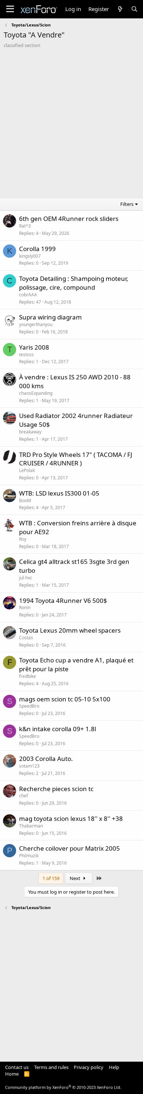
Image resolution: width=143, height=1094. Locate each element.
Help (114, 1067)
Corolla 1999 (37, 248)
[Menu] (10, 9)
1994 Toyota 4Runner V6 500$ (63, 600)
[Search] (134, 9)
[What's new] (120, 9)
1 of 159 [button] (51, 878)
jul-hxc (25, 578)
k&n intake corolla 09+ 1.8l (57, 729)
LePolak (27, 470)
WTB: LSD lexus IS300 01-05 (59, 493)
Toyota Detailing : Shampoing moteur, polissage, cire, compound (73, 283)
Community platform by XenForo (63, 1087)
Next (75, 878)
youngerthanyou (35, 324)
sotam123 (29, 766)
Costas (26, 637)
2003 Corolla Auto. (46, 758)
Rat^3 (25, 226)
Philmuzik (28, 855)
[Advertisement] (71, 124)
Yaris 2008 (34, 347)
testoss (26, 354)
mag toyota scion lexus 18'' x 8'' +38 (71, 818)
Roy (22, 539)
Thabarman (31, 826)
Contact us (17, 1067)
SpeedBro (29, 706)
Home (12, 1073)
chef (23, 796)
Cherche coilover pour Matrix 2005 (69, 848)
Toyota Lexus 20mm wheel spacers (70, 630)
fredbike (27, 676)
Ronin (24, 607)
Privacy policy (88, 1067)
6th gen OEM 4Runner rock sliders (68, 218)
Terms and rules (51, 1067)
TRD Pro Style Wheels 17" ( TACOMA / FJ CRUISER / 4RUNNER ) (75, 459)
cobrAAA (28, 295)
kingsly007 (30, 256)
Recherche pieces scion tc (56, 788)
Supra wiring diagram (50, 317)
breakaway (30, 432)
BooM (25, 500)
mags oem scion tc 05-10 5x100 (64, 699)
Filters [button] (126, 204)
